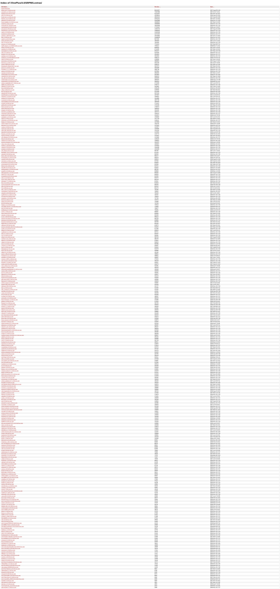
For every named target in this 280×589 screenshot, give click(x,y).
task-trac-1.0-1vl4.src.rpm (7, 584)
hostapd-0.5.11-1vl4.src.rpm (8, 255)
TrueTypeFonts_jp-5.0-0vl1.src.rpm (10, 585)
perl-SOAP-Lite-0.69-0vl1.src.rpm (10, 360)
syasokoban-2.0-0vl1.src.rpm (8, 347)
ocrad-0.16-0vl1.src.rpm (7, 450)
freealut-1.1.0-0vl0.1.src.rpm (8, 262)
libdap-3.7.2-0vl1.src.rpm (7, 122)
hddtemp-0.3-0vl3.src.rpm (8, 350)
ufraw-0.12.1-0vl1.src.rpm (7, 237)
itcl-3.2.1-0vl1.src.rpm (6, 272)
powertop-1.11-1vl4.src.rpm (8, 455)
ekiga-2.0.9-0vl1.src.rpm (7, 47)
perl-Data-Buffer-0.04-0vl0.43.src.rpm (10, 575)
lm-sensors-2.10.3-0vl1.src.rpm (9, 162)
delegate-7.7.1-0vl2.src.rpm (8, 181)
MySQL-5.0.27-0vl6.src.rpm (8, 18)
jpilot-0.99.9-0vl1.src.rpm (7, 108)
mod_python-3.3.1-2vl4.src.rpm (9, 265)
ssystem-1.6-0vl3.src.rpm (7, 149)
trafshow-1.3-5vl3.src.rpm (7, 529)
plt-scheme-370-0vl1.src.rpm (8, 28)
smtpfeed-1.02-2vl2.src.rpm (8, 414)
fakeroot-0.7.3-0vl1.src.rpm (8, 281)
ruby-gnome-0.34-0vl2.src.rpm (9, 260)
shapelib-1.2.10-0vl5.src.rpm (8, 198)
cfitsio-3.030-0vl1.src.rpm (7, 89)
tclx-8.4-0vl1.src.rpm (6, 294)
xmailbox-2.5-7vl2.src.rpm (8, 479)
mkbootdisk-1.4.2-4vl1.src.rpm (9, 563)
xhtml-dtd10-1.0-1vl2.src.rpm (8, 463)
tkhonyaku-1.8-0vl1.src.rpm (8, 472)
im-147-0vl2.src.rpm (6, 365)
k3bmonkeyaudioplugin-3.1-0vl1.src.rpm (11, 269)
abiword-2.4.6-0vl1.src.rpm (8, 20)
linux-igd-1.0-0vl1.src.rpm (7, 497)
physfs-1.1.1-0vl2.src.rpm (7, 306)
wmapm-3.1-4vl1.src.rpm (7, 480)
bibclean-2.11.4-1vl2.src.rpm (8, 125)
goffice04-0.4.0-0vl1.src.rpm (8, 105)
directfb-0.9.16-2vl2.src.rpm (8, 167)
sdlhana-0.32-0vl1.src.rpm (8, 225)
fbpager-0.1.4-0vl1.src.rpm (8, 303)
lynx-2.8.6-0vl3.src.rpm (7, 88)
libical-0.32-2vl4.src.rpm (7, 138)
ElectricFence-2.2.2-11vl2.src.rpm (10, 499)
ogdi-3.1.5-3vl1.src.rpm (7, 118)
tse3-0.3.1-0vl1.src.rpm (7, 199)
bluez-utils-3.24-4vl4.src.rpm (8, 155)
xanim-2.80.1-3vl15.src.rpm (8, 271)
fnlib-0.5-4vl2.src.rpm (6, 276)
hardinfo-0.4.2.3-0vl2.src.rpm (8, 364)
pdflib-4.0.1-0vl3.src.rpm (7, 84)
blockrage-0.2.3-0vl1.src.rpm (8, 453)
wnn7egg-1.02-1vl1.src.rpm (8, 357)
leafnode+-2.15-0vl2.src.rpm (8, 460)
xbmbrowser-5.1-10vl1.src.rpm (9, 452)
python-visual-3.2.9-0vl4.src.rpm (9, 282)
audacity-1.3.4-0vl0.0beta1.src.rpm (10, 57)
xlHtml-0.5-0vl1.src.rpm (7, 345)
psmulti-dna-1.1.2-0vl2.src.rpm (9, 486)
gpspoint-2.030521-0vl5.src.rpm (9, 389)
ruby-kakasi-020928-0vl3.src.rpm (9, 567)
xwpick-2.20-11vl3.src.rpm (8, 447)
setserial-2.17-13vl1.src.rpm (8, 467)
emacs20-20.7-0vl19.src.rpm (8, 25)
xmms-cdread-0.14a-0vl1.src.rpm (9, 406)
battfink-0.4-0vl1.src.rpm (7, 421)
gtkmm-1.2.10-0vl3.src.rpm (8, 240)
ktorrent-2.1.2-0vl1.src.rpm (8, 62)
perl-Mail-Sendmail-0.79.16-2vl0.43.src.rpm (12, 526)
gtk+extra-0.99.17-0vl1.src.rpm (9, 279)
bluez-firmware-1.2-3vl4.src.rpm (9, 299)
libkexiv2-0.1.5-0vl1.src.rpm (8, 274)
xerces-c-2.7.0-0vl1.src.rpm (8, 44)
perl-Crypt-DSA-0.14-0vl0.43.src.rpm (10, 501)
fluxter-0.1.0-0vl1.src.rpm (7, 436)
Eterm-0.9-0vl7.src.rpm (7, 106)
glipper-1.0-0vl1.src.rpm (7, 301)
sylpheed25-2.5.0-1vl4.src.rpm (9, 79)
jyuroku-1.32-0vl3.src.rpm (7, 557)
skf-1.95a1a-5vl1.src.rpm (7, 150)
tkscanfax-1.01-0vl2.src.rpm (8, 399)
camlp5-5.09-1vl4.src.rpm (7, 159)
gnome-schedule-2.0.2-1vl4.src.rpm (10, 142)
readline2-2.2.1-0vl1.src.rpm (8, 232)
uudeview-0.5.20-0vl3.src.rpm (9, 348)
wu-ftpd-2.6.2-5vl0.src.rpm (8, 296)
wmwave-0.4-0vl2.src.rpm (8, 540)
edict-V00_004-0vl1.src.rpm (8, 130)
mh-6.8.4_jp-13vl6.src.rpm (8, 111)
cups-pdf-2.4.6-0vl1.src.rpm (8, 496)
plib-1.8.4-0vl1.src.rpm (7, 186)
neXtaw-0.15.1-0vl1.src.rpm (8, 238)
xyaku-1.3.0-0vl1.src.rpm (7, 397)
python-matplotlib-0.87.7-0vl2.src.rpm (10, 83)
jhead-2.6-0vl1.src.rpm (7, 470)
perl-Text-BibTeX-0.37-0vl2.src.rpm (10, 443)
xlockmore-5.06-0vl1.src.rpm (8, 113)
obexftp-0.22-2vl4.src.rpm (7, 291)
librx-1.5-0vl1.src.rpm (6, 287)
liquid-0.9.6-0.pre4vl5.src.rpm (8, 277)
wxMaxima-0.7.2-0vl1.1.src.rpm (9, 210)
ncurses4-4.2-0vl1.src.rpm (8, 100)
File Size (157, 6)
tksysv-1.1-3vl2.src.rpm (7, 513)
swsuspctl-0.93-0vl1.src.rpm (8, 573)
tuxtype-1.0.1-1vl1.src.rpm (8, 54)
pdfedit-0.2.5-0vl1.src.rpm (7, 86)
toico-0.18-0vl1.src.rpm (7, 541)
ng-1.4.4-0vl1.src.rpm (6, 235)
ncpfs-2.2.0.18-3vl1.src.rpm (8, 228)
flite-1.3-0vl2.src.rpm (6, 37)
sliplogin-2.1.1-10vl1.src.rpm (8, 474)
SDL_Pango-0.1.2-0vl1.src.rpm (9, 289)
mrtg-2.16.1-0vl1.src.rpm (7, 144)
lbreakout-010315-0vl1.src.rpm (9, 221)
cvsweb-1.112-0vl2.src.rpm (8, 487)
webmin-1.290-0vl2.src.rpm (8, 35)
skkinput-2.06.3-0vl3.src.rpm (8, 286)
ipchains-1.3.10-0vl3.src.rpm (8, 387)
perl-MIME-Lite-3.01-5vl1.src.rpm (9, 477)
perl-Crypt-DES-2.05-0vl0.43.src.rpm (10, 548)
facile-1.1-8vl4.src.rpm (7, 438)
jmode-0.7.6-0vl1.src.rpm (7, 333)
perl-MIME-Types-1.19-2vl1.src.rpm (10, 524)
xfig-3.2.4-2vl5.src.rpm (7, 52)
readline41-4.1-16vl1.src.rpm (8, 194)
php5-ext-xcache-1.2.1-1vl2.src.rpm (10, 374)
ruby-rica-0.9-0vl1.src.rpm (8, 448)
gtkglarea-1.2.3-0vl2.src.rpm (8, 325)
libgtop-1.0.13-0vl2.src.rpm (8, 204)
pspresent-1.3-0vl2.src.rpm (8, 550)
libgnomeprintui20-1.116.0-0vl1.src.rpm (11, 330)
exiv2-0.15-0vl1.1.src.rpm (7, 135)
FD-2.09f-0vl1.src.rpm (7, 188)
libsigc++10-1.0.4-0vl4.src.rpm (9, 369)
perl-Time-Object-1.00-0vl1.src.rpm (10, 555)
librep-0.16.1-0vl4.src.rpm (8, 166)
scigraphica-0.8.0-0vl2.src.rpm (9, 176)
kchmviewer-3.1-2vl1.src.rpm (8, 157)
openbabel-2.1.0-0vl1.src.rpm (8, 50)
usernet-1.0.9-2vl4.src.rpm (8, 552)
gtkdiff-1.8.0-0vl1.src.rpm (7, 337)
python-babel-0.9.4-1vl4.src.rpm (9, 123)
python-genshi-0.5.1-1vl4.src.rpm (9, 323)
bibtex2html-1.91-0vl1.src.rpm (9, 457)
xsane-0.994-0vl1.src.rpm (7, 64)
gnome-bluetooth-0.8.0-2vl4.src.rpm (10, 184)
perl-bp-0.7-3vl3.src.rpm (7, 321)
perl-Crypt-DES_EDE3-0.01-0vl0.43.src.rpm (12, 579)
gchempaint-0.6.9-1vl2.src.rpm (9, 164)
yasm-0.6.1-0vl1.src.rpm (7, 128)
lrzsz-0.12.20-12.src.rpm (7, 331)
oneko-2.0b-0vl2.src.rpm (7, 433)
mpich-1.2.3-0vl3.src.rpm (7, 32)
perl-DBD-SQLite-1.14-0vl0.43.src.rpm (11, 206)
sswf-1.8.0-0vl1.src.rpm (7, 40)
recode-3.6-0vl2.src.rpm (7, 103)
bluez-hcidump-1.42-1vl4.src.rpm (9, 408)
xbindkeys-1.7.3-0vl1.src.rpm (8, 430)
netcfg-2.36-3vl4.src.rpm (7, 484)
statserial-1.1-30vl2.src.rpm (8, 545)
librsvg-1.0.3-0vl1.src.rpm (7, 394)
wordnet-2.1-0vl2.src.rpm (7, 34)
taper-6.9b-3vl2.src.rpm (7, 316)
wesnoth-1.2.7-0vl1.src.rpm (8, 12)
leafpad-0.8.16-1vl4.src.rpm (8, 342)
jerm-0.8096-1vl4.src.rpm (7, 509)
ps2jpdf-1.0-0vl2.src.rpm (7, 580)
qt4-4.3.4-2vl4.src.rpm (7, 15)
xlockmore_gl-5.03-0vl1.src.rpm (9, 120)
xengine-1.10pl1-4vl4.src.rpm (8, 516)
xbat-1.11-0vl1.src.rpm (7, 425)
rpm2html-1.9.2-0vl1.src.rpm (8, 386)
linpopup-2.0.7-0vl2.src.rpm (8, 416)
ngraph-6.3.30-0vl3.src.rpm (8, 147)
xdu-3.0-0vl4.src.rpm (6, 519)
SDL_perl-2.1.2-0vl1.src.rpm (8, 189)
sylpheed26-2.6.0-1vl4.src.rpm (9, 74)
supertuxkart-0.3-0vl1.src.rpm (8, 27)
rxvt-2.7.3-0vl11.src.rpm (7, 340)
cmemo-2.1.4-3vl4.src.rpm (8, 245)
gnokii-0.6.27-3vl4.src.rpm (8, 115)
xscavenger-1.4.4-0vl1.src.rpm (9, 379)
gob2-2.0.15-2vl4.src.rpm (7, 353)
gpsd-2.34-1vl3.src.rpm (7, 201)
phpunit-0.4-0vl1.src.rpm (7, 572)
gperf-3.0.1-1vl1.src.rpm (7, 174)
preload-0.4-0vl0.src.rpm (7, 418)
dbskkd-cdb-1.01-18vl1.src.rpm (9, 506)
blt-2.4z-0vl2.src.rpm (6, 91)
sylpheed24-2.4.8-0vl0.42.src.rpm (10, 81)
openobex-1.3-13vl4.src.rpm (8, 304)
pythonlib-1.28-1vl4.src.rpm (8, 494)
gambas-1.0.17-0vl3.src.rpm (8, 56)
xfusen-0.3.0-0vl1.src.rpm (7, 560)
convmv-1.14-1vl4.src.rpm (8, 504)
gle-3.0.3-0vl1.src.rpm (7, 208)
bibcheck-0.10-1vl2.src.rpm (8, 440)
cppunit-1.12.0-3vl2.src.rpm (8, 193)
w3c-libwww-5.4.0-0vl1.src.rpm (9, 137)
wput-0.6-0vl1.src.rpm (6, 355)
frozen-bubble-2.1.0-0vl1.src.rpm (9, 22)
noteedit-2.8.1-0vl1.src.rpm (8, 76)
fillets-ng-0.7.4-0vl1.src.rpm (8, 10)
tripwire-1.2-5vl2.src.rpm (7, 267)
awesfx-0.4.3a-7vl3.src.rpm (8, 426)
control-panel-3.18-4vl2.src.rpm (9, 507)
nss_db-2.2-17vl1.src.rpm (7, 78)
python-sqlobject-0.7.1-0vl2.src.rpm (10, 381)
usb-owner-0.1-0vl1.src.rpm (8, 582)
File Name (4, 6)
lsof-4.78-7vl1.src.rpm (6, 250)
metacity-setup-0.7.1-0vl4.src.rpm (9, 370)
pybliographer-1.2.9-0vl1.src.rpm (9, 169)
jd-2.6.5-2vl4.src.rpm (6, 203)
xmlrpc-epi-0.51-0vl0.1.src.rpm (9, 264)
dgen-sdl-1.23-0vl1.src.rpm (8, 311)
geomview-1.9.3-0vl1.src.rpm (8, 61)
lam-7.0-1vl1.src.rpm (6, 42)
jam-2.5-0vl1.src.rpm (6, 401)
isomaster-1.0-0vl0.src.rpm (8, 404)
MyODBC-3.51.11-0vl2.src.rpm (9, 152)
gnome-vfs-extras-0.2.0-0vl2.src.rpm (10, 218)
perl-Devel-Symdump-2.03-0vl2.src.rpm (11, 562)
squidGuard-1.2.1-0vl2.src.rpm (9, 94)
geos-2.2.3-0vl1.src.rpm (7, 243)
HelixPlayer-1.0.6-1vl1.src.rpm (9, 30)
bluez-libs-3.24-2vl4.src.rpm (8, 318)
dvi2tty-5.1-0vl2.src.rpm (7, 482)
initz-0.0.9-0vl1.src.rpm (7, 521)
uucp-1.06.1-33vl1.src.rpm (8, 179)
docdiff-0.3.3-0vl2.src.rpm (7, 382)
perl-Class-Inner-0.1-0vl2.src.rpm (9, 577)
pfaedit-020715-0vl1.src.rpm (8, 93)
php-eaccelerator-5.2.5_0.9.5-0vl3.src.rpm (12, 423)
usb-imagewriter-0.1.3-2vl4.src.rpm (10, 391)
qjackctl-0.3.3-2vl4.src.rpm (8, 343)
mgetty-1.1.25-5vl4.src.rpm (8, 145)
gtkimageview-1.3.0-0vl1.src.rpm (9, 172)
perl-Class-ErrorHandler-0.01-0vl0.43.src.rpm (13, 546)
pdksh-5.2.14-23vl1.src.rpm (8, 252)
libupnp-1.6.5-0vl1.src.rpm (8, 133)
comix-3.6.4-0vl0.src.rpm (7, 293)
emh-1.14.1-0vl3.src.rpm (7, 533)
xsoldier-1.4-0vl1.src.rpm (7, 392)
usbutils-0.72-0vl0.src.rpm (8, 396)
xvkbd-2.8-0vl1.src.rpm (7, 458)
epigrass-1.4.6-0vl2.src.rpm (8, 96)
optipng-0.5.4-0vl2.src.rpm (8, 140)
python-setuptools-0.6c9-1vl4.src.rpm (10, 352)
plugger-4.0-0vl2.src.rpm (7, 110)
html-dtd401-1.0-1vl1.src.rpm (8, 518)
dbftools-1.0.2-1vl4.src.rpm (8, 553)
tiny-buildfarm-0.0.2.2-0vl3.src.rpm (10, 538)
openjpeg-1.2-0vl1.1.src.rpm (8, 161)
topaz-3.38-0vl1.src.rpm (7, 338)
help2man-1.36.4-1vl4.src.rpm (9, 441)
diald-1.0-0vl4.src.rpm (7, 372)
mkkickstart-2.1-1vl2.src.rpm (8, 570)
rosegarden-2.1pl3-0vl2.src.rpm (9, 191)
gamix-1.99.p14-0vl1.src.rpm (8, 254)
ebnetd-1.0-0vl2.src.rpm (7, 215)
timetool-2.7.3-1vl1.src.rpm (8, 558)
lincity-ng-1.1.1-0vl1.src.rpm (8, 17)
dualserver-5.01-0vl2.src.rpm (8, 435)
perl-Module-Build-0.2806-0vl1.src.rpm (11, 384)
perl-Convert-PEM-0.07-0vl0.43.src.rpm (11, 523)
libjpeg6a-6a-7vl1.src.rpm (8, 248)
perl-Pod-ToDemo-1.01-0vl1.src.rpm (10, 568)
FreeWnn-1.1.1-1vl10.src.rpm (8, 69)
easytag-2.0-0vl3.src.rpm (7, 73)
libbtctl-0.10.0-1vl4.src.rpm (8, 309)
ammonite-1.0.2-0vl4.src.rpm (8, 298)
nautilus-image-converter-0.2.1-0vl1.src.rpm (12, 335)
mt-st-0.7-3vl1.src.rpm (6, 489)
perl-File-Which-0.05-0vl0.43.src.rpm (10, 565)
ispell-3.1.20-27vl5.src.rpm (8, 39)
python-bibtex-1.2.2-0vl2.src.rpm (9, 475)
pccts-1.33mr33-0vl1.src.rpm (8, 216)
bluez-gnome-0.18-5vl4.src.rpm (9, 320)
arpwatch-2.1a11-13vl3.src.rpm (9, 403)
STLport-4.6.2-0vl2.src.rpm (8, 196)
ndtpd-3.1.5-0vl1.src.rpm (7, 242)
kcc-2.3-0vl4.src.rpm (6, 528)
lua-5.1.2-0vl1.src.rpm (7, 247)
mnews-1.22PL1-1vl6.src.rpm (8, 259)
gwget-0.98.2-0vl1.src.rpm (8, 284)
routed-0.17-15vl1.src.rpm (8, 492)
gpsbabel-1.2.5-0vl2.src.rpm (8, 117)
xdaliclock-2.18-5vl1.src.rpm (8, 428)
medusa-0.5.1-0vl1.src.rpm (8, 328)
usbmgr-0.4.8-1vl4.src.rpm (8, 462)
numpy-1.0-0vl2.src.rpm (7, 127)
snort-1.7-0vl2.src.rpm (7, 211)
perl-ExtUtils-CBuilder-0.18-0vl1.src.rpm (11, 536)
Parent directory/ (5, 8)
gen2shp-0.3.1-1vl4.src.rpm (8, 543)
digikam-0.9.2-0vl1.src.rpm (8, 13)
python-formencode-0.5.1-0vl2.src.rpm (11, 431)
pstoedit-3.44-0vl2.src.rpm (8, 154)
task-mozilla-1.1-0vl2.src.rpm (8, 587)
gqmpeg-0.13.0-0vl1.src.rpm (8, 220)
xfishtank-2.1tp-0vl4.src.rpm (8, 419)
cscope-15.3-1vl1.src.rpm (7, 377)
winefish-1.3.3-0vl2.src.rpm (8, 257)
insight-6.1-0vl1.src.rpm (7, 23)
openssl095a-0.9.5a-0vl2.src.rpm (9, 101)
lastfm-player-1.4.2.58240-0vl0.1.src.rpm (11, 45)
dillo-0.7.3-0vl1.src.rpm (7, 233)
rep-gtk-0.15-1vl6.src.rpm (7, 411)
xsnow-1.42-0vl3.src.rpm (7, 469)
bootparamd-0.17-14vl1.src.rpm (9, 535)
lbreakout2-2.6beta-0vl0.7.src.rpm (10, 66)
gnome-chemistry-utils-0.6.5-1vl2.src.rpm (11, 227)
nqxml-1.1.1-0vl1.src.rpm (7, 465)
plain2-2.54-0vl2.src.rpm (7, 308)
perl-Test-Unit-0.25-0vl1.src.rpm (9, 315)
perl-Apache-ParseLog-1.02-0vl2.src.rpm (11, 491)
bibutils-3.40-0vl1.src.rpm (7, 367)
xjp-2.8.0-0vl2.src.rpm (6, 362)
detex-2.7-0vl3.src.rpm (7, 511)
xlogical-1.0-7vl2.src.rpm (7, 98)
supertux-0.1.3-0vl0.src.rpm (8, 49)
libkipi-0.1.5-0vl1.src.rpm (7, 230)
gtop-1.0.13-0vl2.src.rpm (7, 177)
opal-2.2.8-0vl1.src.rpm (7, 59)
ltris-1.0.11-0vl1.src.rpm (7, 183)
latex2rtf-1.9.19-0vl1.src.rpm (8, 132)
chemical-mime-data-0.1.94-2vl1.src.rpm (11, 409)
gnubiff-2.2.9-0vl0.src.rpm (7, 171)
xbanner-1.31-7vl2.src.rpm (8, 326)
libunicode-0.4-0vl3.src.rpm (8, 375)
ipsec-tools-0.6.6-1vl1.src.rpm (9, 213)
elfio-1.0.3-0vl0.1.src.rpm (7, 359)
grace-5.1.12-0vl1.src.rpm (8, 67)
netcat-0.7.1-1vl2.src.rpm (7, 313)
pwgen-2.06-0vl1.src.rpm (7, 502)
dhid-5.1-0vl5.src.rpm (6, 531)
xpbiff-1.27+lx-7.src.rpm (7, 514)
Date (211, 6)
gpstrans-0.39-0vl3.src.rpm (8, 445)
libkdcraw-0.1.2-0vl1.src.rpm (8, 223)
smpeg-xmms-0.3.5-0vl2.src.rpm (9, 413)
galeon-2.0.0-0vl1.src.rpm (8, 71)
